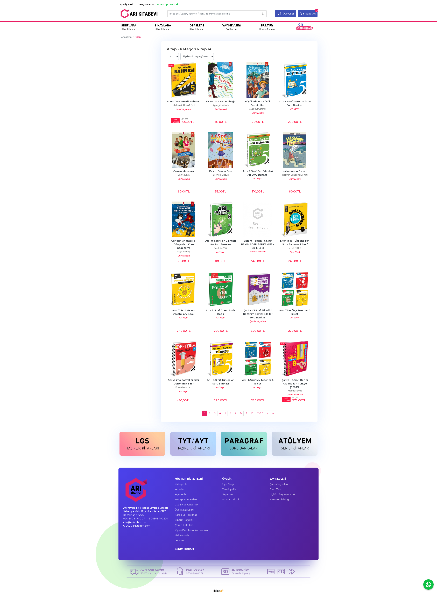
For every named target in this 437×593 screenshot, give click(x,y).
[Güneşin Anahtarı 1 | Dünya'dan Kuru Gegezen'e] (183, 219)
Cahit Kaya (184, 175)
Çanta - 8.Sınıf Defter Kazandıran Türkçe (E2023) (295, 383)
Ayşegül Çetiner (257, 109)
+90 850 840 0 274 (134, 518)
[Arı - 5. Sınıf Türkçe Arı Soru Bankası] (220, 359)
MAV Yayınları (183, 109)
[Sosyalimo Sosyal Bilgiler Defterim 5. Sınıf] (183, 359)
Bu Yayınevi (221, 109)
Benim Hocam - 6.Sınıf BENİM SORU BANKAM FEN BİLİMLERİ (258, 244)
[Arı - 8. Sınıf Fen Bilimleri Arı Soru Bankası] (220, 219)
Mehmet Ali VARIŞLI (184, 105)
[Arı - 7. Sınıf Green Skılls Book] (220, 289)
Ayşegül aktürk (221, 105)
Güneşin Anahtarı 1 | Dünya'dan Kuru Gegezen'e (184, 244)
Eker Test (295, 252)
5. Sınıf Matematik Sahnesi (183, 101)
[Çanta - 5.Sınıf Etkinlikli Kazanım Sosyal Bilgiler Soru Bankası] (258, 289)
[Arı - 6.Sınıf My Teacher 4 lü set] (258, 359)
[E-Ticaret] (218, 590)
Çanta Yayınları (258, 321)
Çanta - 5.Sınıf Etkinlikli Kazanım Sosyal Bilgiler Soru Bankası (258, 314)
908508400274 (158, 518)
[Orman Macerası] (183, 150)
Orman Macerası (183, 171)
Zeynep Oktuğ (221, 175)
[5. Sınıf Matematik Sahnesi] (183, 80)
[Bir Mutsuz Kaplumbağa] (220, 80)
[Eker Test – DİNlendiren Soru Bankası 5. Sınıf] (295, 219)
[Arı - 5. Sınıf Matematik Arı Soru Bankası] (295, 80)
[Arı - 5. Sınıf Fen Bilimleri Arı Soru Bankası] (258, 150)
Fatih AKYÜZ (221, 248)
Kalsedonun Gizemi (295, 171)
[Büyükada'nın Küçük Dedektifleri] (258, 80)
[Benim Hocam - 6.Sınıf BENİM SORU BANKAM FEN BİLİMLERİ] (258, 219)
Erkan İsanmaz (183, 387)
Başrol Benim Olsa (220, 171)
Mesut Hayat (295, 390)
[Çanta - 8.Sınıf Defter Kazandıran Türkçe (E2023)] (295, 359)
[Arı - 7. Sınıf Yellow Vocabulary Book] (183, 289)
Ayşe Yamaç (183, 251)
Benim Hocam (258, 251)
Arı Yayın (294, 109)
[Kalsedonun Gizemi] (295, 150)
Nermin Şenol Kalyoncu (295, 175)
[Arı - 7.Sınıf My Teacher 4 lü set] (295, 289)
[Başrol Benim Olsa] (220, 150)
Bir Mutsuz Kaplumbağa (221, 101)
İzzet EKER (294, 248)
